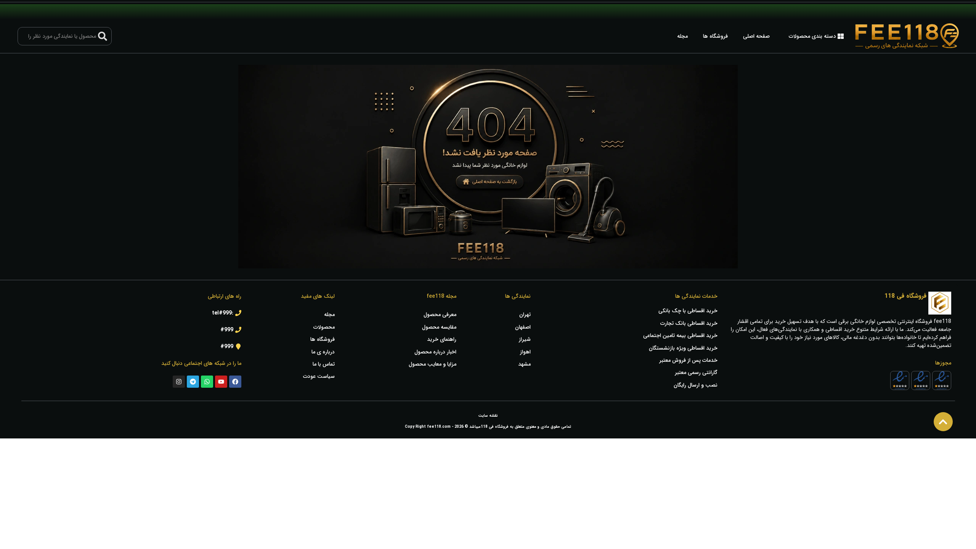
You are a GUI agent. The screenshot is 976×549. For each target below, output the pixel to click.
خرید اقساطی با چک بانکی (688, 311)
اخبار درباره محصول (435, 352)
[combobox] (65, 36)
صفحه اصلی (756, 36)
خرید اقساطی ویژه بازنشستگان (683, 348)
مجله (682, 36)
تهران (525, 314)
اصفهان (523, 327)
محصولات (324, 327)
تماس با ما (324, 364)
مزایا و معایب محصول (432, 364)
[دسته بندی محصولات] (841, 36)
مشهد (524, 364)
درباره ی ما (323, 352)
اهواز (525, 352)
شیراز (525, 339)
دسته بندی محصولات (812, 36)
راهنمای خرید (441, 339)
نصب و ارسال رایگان (696, 385)
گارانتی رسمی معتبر (696, 372)
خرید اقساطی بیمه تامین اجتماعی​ (680, 335)
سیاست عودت (319, 376)
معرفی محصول (440, 314)
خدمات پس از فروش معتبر (688, 360)
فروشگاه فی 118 (905, 296)
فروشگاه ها (715, 36)
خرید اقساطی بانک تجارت (689, 323)
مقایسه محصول (439, 327)
